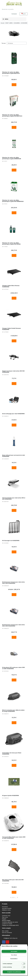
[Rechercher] (25, 9)
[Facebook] (3, 942)
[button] (23, 13)
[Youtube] (7, 942)
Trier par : (3, 43)
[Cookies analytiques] (23, 964)
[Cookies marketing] (23, 967)
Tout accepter (14, 951)
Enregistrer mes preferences (14, 971)
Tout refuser (14, 955)
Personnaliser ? (14, 958)
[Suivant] (26, 897)
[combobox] (11, 9)
